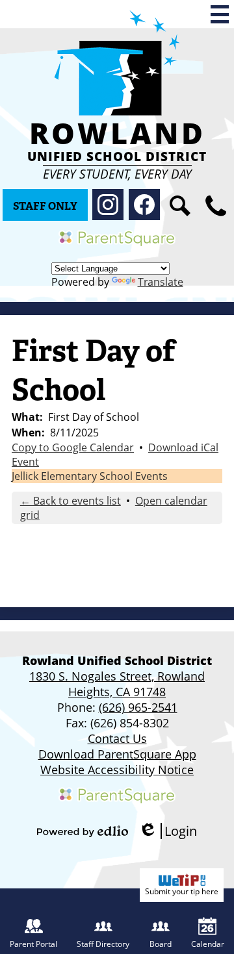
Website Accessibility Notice (117, 769)
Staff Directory (103, 943)
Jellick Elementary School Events (90, 476)
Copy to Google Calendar (73, 447)
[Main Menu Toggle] (219, 14)
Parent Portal (33, 943)
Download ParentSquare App (117, 754)
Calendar (207, 943)
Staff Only (45, 206)
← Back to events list (70, 501)
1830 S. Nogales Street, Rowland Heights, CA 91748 (117, 683)
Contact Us (117, 738)
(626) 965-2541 (138, 707)
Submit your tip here (181, 891)
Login (167, 831)
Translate (160, 282)
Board (161, 943)
